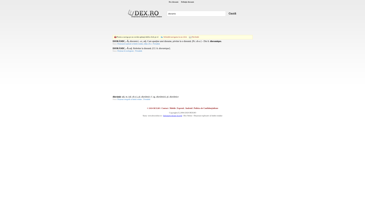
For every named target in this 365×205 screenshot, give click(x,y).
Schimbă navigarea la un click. (175, 37)
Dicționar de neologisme (125, 51)
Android (188, 108)
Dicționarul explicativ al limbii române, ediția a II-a (134, 44)
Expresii (180, 108)
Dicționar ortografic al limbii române (129, 99)
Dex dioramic (174, 2)
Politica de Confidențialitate (206, 108)
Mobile (173, 108)
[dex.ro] (145, 14)
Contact (165, 108)
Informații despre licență (172, 116)
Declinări (195, 37)
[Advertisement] (182, 26)
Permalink (156, 44)
